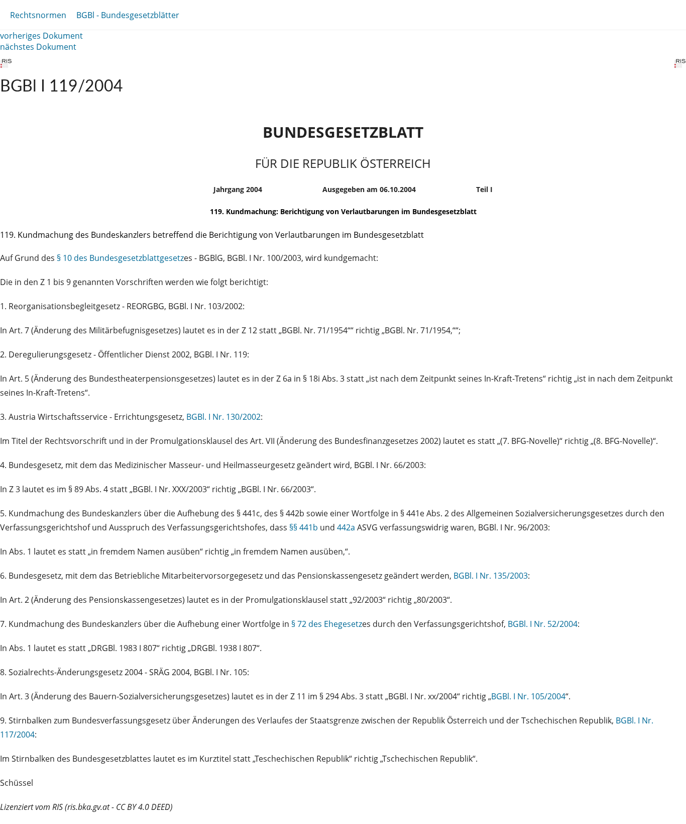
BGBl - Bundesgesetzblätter (127, 15)
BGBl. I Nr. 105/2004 (528, 696)
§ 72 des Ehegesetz (326, 623)
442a (346, 527)
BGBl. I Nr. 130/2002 (223, 416)
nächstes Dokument (38, 46)
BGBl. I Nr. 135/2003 (490, 575)
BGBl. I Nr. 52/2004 (543, 623)
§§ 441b (303, 527)
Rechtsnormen (38, 15)
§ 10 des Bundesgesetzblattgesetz (120, 257)
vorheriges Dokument (41, 35)
